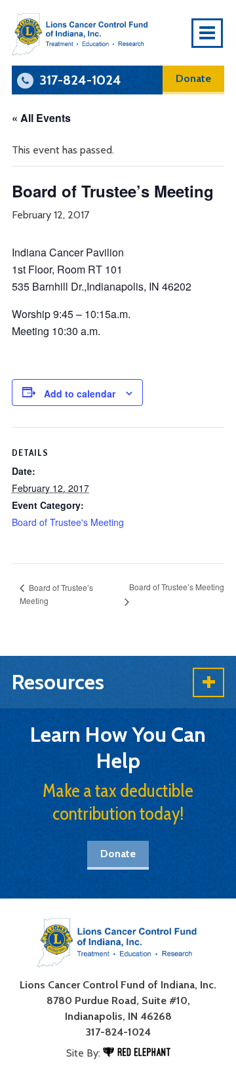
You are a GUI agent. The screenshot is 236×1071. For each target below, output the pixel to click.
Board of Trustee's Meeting (68, 522)
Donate (193, 78)
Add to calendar (79, 393)
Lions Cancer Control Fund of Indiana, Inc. (118, 985)
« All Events (41, 117)
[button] (118, 682)
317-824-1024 (118, 1032)
